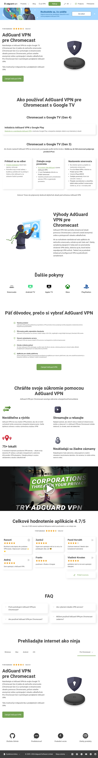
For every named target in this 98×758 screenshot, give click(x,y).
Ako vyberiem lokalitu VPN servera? (69, 607)
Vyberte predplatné (12, 165)
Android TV (30, 292)
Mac (16, 652)
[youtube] (86, 754)
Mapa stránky (60, 754)
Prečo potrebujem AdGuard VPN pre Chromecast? (22, 608)
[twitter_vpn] (81, 754)
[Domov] (10, 4)
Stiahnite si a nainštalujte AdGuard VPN (18, 131)
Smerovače (11, 292)
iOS (34, 652)
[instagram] (72, 754)
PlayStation (86, 292)
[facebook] (77, 754)
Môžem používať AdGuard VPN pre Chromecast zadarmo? (74, 618)
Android (25, 652)
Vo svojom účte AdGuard (46, 168)
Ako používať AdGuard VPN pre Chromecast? (25, 619)
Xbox (68, 292)
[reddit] (95, 754)
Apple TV (49, 292)
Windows (8, 652)
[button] (94, 14)
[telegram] (91, 754)
